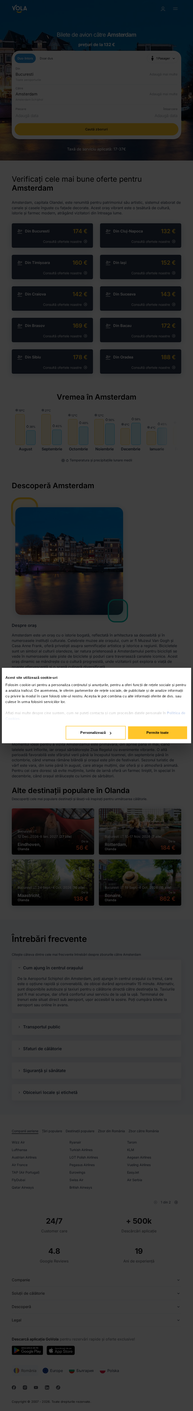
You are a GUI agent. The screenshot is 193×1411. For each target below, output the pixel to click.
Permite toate (157, 733)
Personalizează (92, 733)
